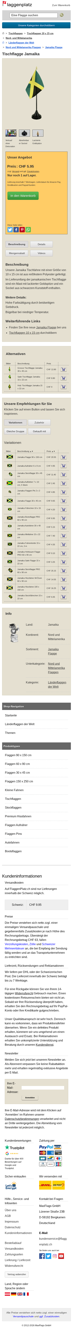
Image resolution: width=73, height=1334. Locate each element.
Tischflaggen (13, 798)
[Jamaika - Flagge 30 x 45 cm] (9, 503)
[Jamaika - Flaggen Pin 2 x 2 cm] (9, 495)
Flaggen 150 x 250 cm (19, 781)
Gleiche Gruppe (15, 431)
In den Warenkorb (23, 196)
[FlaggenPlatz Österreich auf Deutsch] (7, 1294)
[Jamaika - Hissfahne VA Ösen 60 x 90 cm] (9, 582)
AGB (8, 1215)
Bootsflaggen (13, 851)
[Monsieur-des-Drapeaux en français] (26, 1294)
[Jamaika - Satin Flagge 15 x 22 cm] (9, 564)
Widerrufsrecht (14, 1265)
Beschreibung (16, 244)
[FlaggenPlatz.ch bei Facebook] (42, 1257)
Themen (10, 732)
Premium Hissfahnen (18, 816)
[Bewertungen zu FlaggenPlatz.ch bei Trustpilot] (14, 1148)
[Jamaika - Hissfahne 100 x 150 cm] (9, 591)
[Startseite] (3, 33)
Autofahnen (12, 842)
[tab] (16, 244)
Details (41, 244)
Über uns (10, 1210)
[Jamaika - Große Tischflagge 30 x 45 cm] (9, 372)
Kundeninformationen (18, 1233)
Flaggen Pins (13, 833)
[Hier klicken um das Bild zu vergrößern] (36, 124)
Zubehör (39, 422)
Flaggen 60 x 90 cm (17, 763)
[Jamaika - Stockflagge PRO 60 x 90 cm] (9, 573)
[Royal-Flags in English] (20, 1294)
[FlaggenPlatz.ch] (18, 5)
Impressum (12, 1221)
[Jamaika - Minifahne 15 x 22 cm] (9, 538)
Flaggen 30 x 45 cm (17, 772)
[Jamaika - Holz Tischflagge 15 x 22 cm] (9, 390)
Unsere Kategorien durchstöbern (36, 25)
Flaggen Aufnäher (16, 825)
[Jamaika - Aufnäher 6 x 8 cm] (9, 468)
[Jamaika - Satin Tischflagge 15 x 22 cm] (9, 381)
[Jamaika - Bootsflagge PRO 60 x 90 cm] (9, 521)
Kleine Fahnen (14, 790)
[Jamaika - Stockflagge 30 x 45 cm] (9, 477)
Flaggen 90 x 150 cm (18, 755)
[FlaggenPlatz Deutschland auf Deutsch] (13, 1294)
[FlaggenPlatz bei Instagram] (55, 1257)
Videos (41, 253)
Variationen (15, 422)
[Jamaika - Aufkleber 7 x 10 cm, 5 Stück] (9, 486)
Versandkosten (14, 1248)
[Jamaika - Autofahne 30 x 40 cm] (9, 529)
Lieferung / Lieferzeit (17, 1260)
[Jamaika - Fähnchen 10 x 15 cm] (9, 512)
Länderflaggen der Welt (19, 724)
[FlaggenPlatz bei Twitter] (48, 1257)
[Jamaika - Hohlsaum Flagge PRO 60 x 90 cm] (9, 556)
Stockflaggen (13, 807)
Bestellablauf (13, 1242)
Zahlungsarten (14, 1254)
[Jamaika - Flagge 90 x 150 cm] (9, 460)
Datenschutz (13, 1227)
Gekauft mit (39, 431)
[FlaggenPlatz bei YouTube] (61, 1257)
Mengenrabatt (17, 253)
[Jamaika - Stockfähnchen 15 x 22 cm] (9, 599)
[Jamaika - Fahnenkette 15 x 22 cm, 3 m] (9, 547)
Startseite (11, 715)
